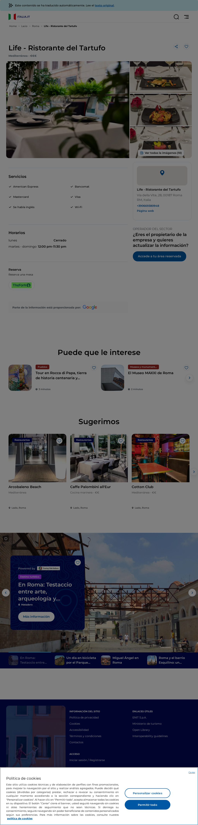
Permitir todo (147, 805)
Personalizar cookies (147, 793)
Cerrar (192, 772)
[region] (99, 796)
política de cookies (19, 818)
